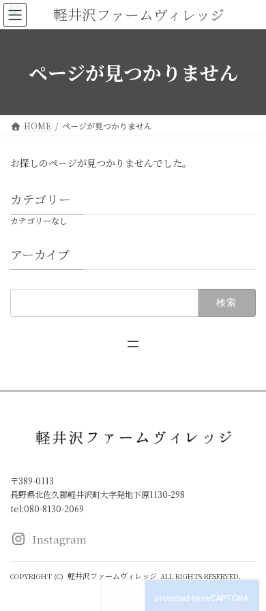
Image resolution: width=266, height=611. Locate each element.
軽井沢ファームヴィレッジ (112, 575)
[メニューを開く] (133, 344)
